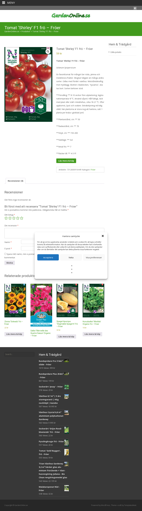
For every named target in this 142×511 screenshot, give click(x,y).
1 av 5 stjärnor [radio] (6, 218)
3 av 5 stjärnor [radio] (14, 218)
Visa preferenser (94, 257)
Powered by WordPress (100, 505)
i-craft (119, 505)
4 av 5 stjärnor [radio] (17, 218)
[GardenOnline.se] (71, 15)
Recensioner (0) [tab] (15, 181)
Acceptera (48, 257)
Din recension (11, 225)
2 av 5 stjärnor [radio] (10, 218)
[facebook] (135, 8)
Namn (8, 242)
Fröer (93, 169)
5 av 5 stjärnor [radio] (21, 218)
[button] (103, 236)
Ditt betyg (9, 214)
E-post (8, 248)
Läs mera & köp (66, 160)
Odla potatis (115, 52)
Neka (71, 257)
